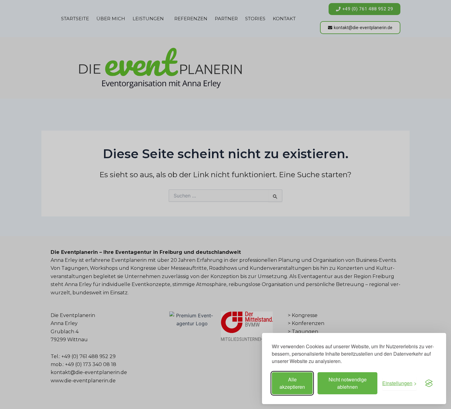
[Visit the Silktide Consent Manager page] (429, 383)
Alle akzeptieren (292, 383)
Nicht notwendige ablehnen (348, 383)
